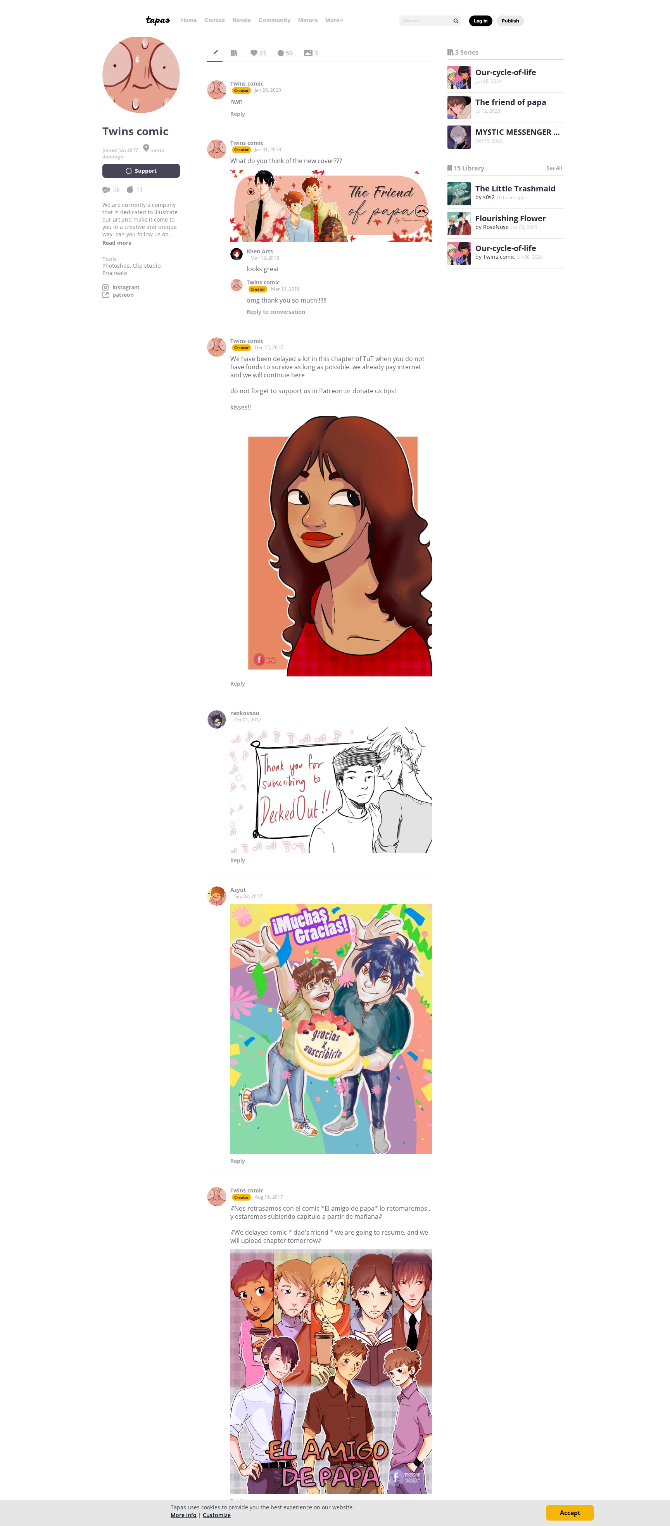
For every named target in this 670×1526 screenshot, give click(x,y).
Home (189, 20)
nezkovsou (244, 713)
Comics (214, 20)
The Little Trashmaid (515, 188)
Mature (308, 20)
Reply (237, 113)
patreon (123, 295)
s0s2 (489, 197)
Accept (570, 1513)
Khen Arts (260, 251)
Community (274, 20)
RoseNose (496, 227)
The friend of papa (510, 102)
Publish (510, 21)
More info (184, 1515)
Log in (481, 21)
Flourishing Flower (510, 218)
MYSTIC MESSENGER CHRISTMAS (536, 132)
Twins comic (246, 83)
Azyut (238, 889)
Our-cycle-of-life (505, 72)
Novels (242, 20)
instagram (126, 287)
